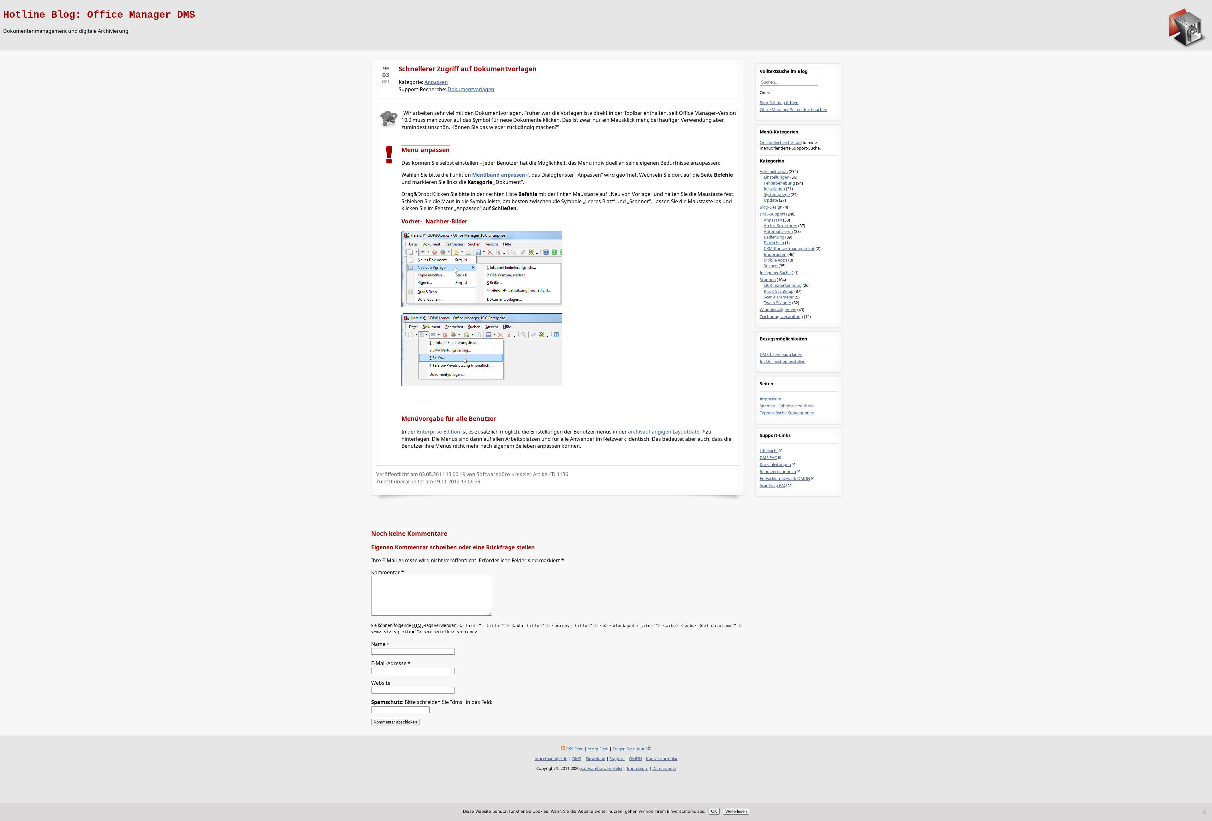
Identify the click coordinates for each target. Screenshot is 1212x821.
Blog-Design (771, 207)
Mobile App (774, 260)
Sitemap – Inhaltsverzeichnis (786, 406)
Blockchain (774, 242)
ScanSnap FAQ (773, 485)
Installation (774, 189)
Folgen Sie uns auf (630, 749)
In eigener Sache (775, 272)
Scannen (768, 279)
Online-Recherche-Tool (781, 142)
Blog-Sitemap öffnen (779, 102)
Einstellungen (776, 177)
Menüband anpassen (498, 174)
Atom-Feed (598, 749)
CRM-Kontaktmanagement (789, 248)
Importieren (775, 254)
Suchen (771, 266)
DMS (576, 758)
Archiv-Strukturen (780, 225)
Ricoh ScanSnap (778, 291)
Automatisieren (778, 231)
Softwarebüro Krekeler (601, 768)
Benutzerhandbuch (778, 471)
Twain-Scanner (777, 302)
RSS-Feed (575, 749)
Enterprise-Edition (438, 431)
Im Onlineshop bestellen (782, 361)
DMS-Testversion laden (781, 354)
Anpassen (773, 220)
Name (380, 644)
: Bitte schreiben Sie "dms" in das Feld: (431, 702)
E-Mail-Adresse (391, 663)
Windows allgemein (778, 309)
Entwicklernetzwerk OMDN (785, 478)
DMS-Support (772, 214)
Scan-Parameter (779, 297)
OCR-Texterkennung (783, 285)
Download (595, 758)
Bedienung (774, 237)
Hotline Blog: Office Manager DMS (99, 15)
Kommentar (387, 572)
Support (617, 758)
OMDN (635, 758)
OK (714, 811)
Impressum (770, 399)
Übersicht (769, 450)
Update (771, 200)
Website (380, 682)
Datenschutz (664, 768)
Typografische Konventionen (787, 413)
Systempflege (777, 194)
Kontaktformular (662, 758)
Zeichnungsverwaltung (781, 316)
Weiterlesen (736, 811)
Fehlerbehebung (779, 183)
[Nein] (1204, 812)
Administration (774, 171)
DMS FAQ (768, 457)
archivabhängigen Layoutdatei (664, 431)
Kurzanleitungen (775, 464)
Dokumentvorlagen (471, 89)
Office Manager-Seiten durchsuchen (793, 109)
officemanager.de (551, 758)
